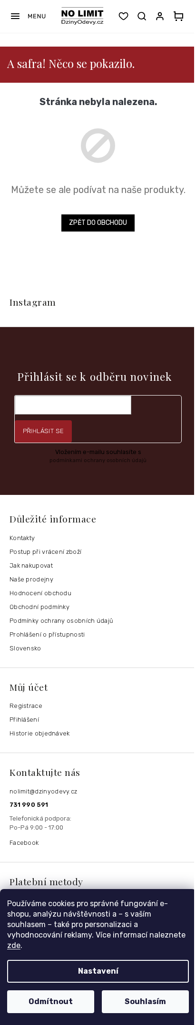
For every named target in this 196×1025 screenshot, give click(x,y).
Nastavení (98, 971)
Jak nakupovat (31, 565)
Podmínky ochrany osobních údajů (61, 620)
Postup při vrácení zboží (45, 551)
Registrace (26, 705)
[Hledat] (142, 16)
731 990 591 (29, 804)
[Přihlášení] (161, 16)
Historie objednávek (40, 733)
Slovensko (25, 648)
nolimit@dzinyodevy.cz (43, 791)
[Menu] (28, 16)
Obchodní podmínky (39, 606)
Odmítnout (51, 1001)
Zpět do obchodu (98, 223)
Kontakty (22, 538)
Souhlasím (145, 1001)
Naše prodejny (31, 579)
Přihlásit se (43, 431)
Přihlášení (24, 719)
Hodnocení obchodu (40, 593)
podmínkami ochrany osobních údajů (98, 460)
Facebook (24, 842)
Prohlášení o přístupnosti (47, 634)
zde (13, 945)
